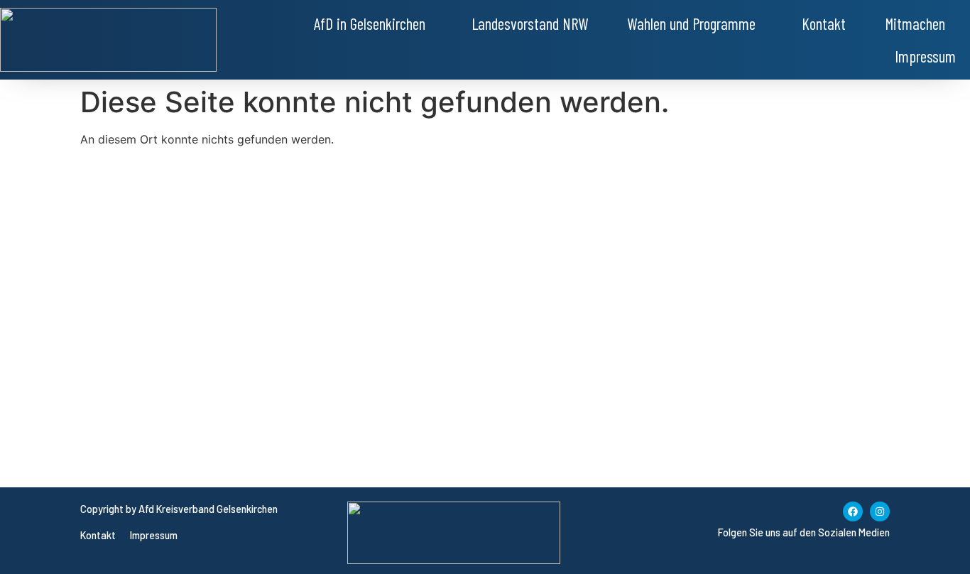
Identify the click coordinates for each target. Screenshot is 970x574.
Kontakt (824, 23)
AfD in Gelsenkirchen (369, 23)
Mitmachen (915, 23)
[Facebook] (853, 511)
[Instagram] (880, 511)
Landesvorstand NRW (530, 23)
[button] (373, 23)
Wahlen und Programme (691, 23)
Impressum (925, 56)
